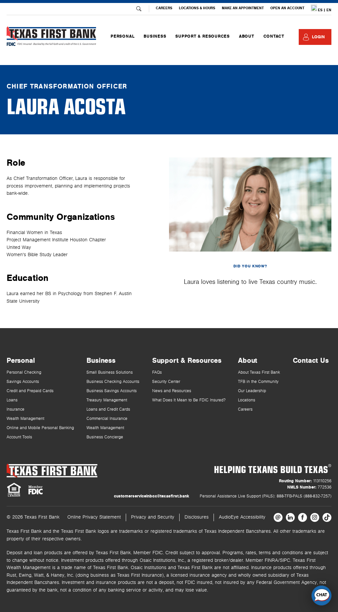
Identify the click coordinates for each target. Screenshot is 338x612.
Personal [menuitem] (122, 36)
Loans (12, 400)
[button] (321, 595)
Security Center (166, 381)
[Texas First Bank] (52, 470)
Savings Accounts (23, 381)
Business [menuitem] (155, 36)
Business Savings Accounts (111, 391)
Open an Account (287, 8)
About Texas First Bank (259, 372)
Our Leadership (252, 391)
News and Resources (171, 391)
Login (318, 37)
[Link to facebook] (302, 517)
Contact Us (311, 360)
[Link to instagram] (314, 517)
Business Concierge (104, 437)
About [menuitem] (246, 36)
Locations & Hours (197, 8)
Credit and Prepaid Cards (30, 391)
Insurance (15, 409)
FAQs (157, 372)
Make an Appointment (243, 8)
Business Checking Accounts (112, 381)
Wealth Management (25, 418)
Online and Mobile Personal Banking (40, 427)
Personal (21, 360)
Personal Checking (24, 372)
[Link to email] (278, 517)
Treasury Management (106, 400)
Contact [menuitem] (273, 36)
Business (100, 360)
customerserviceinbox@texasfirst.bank (151, 496)
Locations (246, 400)
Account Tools (19, 437)
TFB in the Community (258, 381)
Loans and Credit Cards (108, 409)
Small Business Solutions (109, 372)
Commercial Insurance (106, 418)
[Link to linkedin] (290, 517)
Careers (164, 8)
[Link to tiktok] (326, 517)
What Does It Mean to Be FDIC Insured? (188, 400)
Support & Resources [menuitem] (202, 36)
